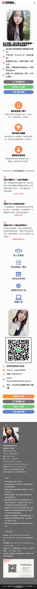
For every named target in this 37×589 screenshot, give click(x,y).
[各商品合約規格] (18, 274)
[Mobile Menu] (34, 3)
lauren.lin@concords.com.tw (14, 461)
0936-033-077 (11, 451)
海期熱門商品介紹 (18, 290)
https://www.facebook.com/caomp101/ (18, 464)
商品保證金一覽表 (18, 267)
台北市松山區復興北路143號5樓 (16, 469)
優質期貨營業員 (18, 155)
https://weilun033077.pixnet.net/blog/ (16, 466)
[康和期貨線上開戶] (18, 105)
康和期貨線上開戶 (18, 111)
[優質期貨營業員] (18, 149)
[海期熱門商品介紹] (18, 285)
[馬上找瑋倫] (18, 250)
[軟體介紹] (18, 297)
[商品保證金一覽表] (18, 262)
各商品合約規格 (18, 278)
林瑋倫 (12, 448)
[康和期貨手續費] (18, 127)
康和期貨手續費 (18, 133)
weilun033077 (13, 453)
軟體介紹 (18, 301)
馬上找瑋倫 (18, 255)
